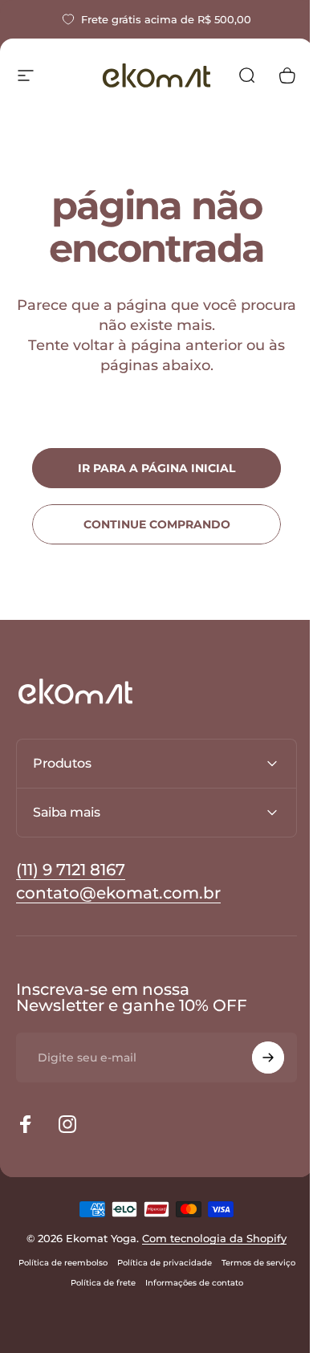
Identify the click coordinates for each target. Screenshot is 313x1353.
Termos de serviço (59, 1283)
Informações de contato (229, 1283)
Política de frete (138, 1283)
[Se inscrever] (256, 1057)
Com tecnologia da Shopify (208, 1238)
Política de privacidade (199, 1262)
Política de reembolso (98, 1262)
